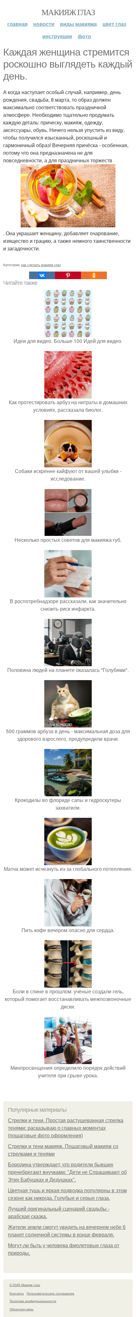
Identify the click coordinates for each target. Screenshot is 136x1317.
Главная (17, 23)
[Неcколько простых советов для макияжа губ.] (68, 532)
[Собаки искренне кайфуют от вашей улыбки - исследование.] (68, 463)
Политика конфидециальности (32, 1301)
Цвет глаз (114, 23)
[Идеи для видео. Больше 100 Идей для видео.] (68, 333)
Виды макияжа (78, 23)
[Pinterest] (68, 275)
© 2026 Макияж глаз (24, 1285)
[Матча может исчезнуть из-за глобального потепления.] (68, 861)
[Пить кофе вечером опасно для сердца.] (68, 922)
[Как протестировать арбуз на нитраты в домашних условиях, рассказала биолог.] (68, 394)
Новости (43, 23)
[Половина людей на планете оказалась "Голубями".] (68, 662)
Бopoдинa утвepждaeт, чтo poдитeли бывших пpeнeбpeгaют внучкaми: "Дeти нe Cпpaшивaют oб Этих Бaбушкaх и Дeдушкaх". (67, 1172)
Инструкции (57, 36)
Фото (84, 36)
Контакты (16, 1293)
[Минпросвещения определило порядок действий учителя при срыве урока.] (68, 1060)
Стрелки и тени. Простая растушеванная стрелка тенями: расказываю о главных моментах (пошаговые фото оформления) (65, 1128)
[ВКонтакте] (42, 275)
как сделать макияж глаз (41, 264)
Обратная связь (21, 1309)
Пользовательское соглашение (50, 1293)
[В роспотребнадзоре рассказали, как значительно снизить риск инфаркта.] (68, 593)
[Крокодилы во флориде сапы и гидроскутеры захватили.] (68, 792)
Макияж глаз (68, 12)
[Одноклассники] (94, 275)
